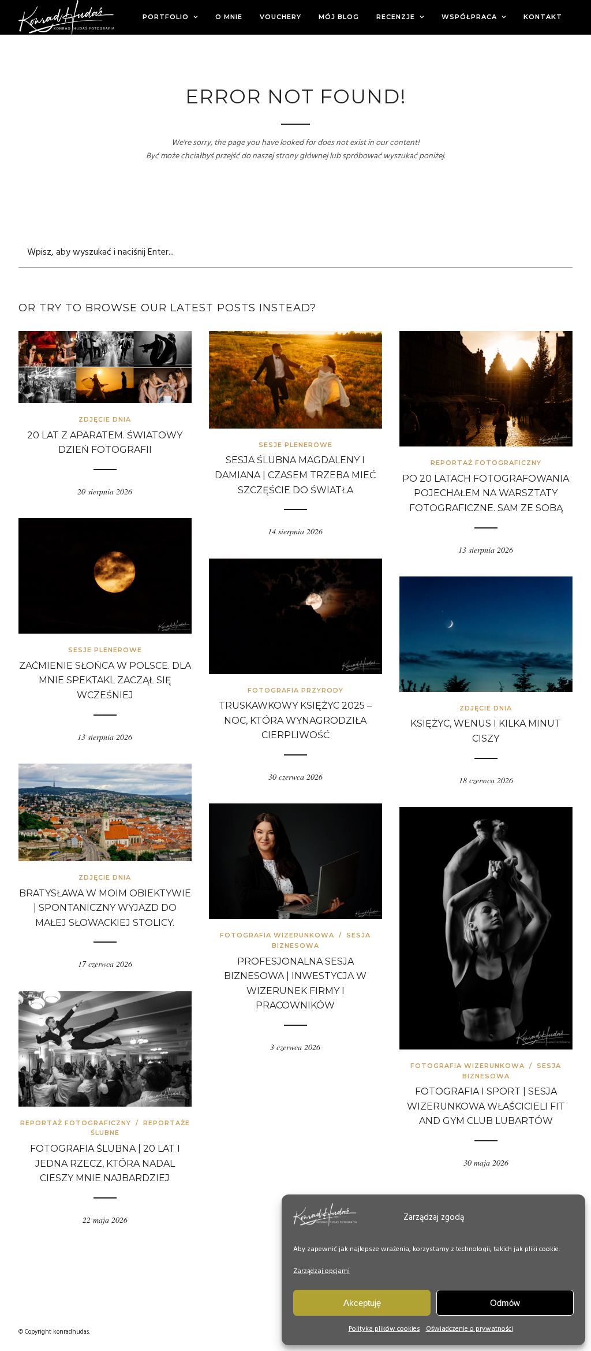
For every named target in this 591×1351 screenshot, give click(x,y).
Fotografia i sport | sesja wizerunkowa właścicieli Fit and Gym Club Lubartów (486, 1106)
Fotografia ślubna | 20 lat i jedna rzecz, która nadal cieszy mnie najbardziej (105, 1163)
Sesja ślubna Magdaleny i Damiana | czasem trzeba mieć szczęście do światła (295, 475)
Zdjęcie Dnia (104, 419)
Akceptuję (362, 1303)
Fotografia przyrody (295, 690)
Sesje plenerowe (295, 445)
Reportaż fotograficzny (486, 463)
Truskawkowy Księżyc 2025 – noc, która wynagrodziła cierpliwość (295, 720)
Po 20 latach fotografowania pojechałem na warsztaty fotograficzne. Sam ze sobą (485, 493)
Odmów (505, 1303)
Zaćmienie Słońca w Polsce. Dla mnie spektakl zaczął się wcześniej (105, 680)
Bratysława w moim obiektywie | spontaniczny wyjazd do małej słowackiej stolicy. (105, 908)
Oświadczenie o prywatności (469, 1329)
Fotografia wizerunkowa (277, 935)
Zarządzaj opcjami (321, 1271)
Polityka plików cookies (384, 1329)
